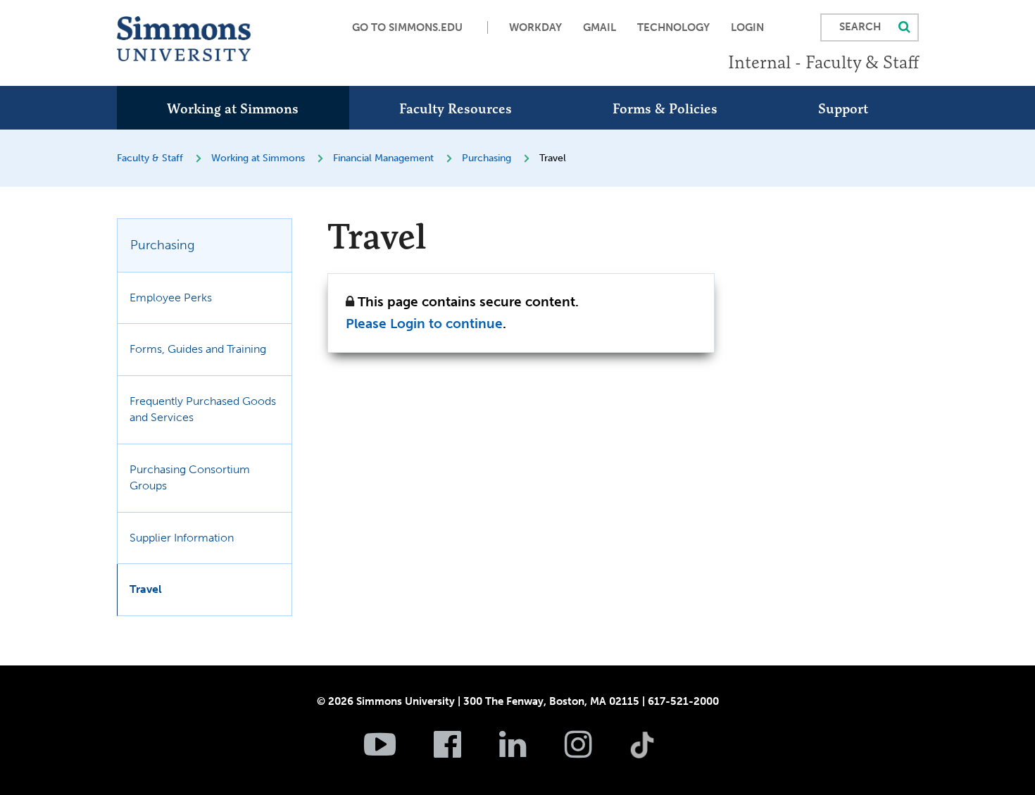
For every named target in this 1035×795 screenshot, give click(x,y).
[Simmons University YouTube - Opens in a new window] (397, 752)
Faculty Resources (455, 108)
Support (843, 108)
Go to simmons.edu (407, 27)
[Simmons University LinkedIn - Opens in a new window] (530, 752)
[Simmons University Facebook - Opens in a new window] (465, 752)
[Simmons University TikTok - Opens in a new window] (664, 714)
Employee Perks (171, 297)
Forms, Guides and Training (198, 349)
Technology (673, 27)
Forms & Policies (665, 108)
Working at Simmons (233, 108)
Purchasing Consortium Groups (190, 477)
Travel (146, 589)
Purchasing (486, 158)
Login (747, 27)
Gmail (599, 27)
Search (860, 26)
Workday (535, 27)
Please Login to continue (424, 323)
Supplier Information (182, 537)
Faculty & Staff (150, 158)
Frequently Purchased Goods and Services (203, 409)
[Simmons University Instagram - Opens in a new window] (596, 752)
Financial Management (383, 158)
